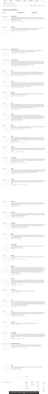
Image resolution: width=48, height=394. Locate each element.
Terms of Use (26, 389)
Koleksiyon (13, 223)
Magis (12, 168)
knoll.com (12, 75)
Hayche (12, 125)
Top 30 (42, 5)
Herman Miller (14, 16)
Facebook (44, 391)
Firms (37, 383)
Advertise (26, 384)
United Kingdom (20, 12)
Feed (43, 384)
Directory (11, 0)
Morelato (13, 266)
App (43, 385)
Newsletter (31, 0)
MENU (12, 233)
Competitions (18, 0)
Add (43, 5)
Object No (13, 289)
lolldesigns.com (13, 338)
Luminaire (13, 212)
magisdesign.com (14, 173)
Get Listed (38, 389)
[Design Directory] (8, 3)
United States (34, 12)
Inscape (12, 278)
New (37, 388)
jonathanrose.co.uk (14, 347)
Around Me (31, 5)
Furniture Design (10, 5)
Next (27, 376)
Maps (37, 0)
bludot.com (13, 259)
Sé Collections (14, 157)
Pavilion (12, 179)
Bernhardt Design (14, 49)
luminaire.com (13, 217)
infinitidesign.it (13, 248)
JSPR (12, 365)
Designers (38, 384)
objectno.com (13, 292)
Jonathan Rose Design (15, 343)
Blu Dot (12, 255)
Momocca (13, 201)
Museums (38, 385)
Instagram (44, 388)
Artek (12, 103)
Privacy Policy (27, 388)
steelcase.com (13, 30)
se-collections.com (14, 162)
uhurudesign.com (14, 306)
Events (25, 0)
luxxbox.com (13, 151)
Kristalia (12, 92)
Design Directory (5, 5)
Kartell (12, 113)
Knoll (12, 70)
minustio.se (13, 324)
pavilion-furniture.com (14, 184)
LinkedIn (44, 390)
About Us (26, 383)
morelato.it (12, 274)
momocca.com (13, 206)
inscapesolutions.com (14, 284)
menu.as (12, 238)
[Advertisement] (24, 41)
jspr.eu (12, 369)
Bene (12, 136)
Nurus (12, 81)
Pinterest (44, 389)
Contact (26, 385)
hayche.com (13, 129)
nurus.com (12, 87)
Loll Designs (13, 332)
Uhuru (12, 300)
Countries (38, 5)
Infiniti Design (14, 244)
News (5, 0)
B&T (12, 311)
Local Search (35, 5)
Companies (14, 5)
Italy (3, 12)
